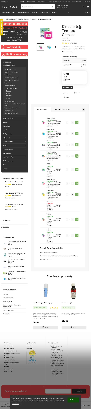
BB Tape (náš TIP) (10, 69)
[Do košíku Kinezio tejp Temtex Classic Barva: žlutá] (76, 194)
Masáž (5, 130)
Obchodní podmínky (9, 360)
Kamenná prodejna (76, 1)
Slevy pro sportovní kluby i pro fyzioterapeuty (59, 1)
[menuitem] (9, 12)
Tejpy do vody (8, 83)
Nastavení (15, 404)
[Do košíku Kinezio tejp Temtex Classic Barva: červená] (76, 183)
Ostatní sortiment (8, 141)
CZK (86, 12)
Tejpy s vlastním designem (12, 108)
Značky (5, 168)
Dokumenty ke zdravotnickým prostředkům (12, 354)
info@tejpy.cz (29, 348)
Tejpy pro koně (9, 110)
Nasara (8, 93)
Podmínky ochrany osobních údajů (11, 363)
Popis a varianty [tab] (42, 109)
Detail (47, 327)
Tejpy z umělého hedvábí (12, 80)
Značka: (66, 40)
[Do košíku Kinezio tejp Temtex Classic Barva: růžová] (76, 122)
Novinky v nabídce (8, 157)
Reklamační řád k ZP (9, 357)
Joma (4, 165)
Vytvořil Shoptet (86, 405)
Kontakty (22, 1)
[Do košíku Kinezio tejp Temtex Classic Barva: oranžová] (76, 156)
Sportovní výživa (8, 149)
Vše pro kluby (7, 153)
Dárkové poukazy (8, 161)
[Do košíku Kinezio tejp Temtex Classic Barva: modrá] (76, 133)
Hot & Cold (6, 137)
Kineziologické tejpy (9, 65)
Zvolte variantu (67, 87)
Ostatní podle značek (11, 88)
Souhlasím (73, 400)
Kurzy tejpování (41, 1)
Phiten (5, 145)
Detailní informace (67, 52)
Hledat (52, 7)
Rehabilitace (6, 126)
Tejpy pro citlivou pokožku (12, 77)
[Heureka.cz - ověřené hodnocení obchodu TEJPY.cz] (34, 357)
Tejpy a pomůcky (8, 118)
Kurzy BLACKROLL (9, 371)
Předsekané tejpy (10, 101)
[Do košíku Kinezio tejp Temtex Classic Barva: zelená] (76, 169)
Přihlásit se (79, 391)
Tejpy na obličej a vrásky (12, 72)
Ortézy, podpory (7, 134)
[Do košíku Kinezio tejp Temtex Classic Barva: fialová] (76, 235)
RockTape (9, 95)
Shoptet (7, 406)
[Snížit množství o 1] (67, 122)
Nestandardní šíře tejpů (11, 113)
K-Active (8, 98)
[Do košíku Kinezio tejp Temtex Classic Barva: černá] (76, 144)
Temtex (8, 91)
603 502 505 (29, 346)
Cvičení (5, 122)
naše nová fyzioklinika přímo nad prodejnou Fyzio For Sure (57, 372)
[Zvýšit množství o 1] (72, 122)
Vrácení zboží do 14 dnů (10, 351)
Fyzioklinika (87, 1)
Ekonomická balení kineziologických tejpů (15, 104)
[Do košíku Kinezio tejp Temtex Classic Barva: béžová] (76, 219)
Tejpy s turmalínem (10, 85)
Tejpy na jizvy (8, 75)
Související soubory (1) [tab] (62, 109)
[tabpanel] (45, 305)
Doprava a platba (31, 1)
